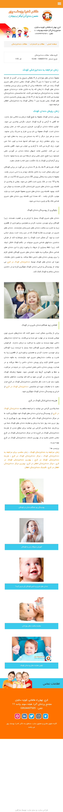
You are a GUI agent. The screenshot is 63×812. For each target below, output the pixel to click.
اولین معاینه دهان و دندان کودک (31, 665)
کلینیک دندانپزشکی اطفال (35, 467)
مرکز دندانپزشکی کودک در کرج (26, 456)
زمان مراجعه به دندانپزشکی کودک (44, 452)
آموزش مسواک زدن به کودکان (31, 547)
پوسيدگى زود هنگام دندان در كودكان (31, 507)
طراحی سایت (42, 810)
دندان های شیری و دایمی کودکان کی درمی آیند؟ (31, 586)
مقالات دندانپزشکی (19, 44)
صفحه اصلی (52, 44)
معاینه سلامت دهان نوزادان (31, 626)
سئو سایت (31, 810)
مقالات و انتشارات (37, 44)
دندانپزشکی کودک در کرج (18, 262)
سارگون (18, 810)
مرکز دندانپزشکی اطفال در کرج (40, 463)
